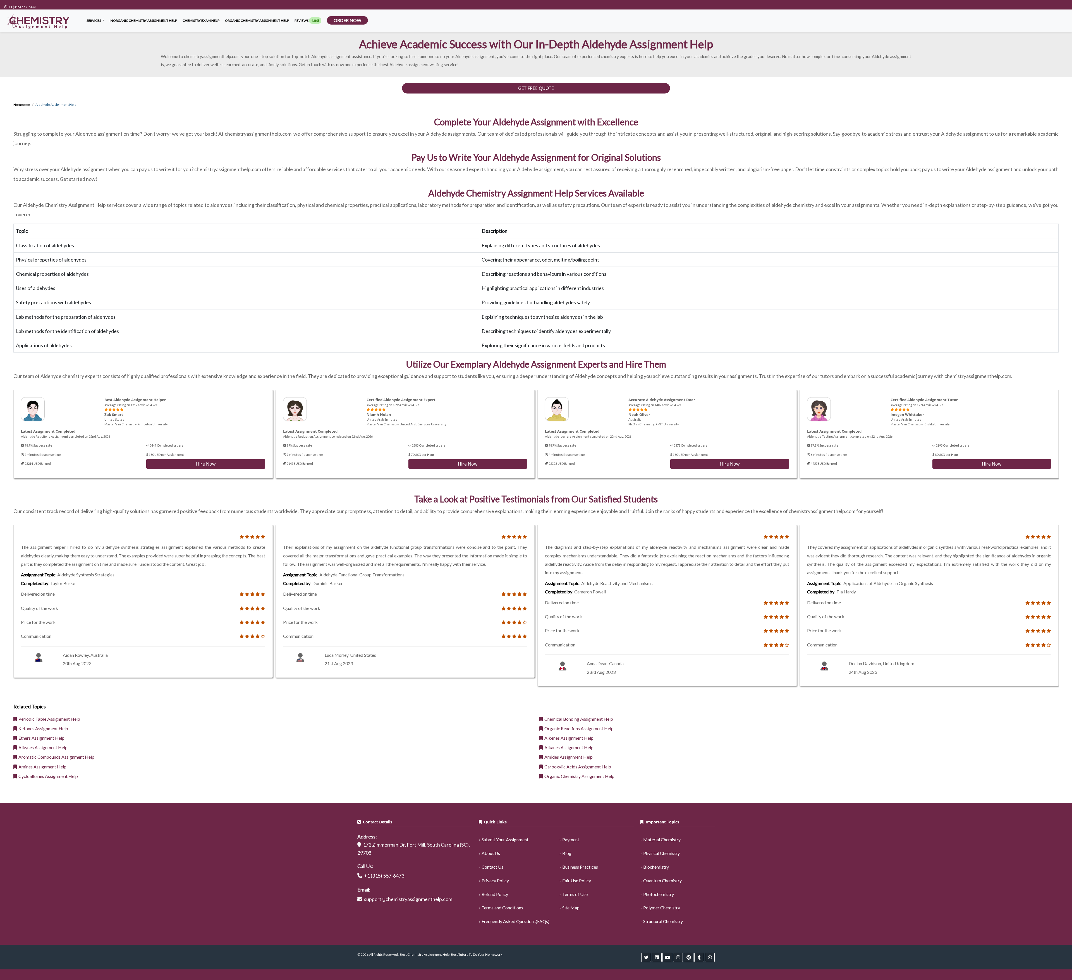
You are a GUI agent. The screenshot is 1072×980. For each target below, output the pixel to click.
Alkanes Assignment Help (568, 747)
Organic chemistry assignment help (257, 20)
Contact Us (492, 866)
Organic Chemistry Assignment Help (578, 776)
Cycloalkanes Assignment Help (47, 776)
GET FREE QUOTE (536, 88)
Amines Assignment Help (41, 766)
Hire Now (206, 464)
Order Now (347, 20)
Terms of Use (575, 894)
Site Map (571, 907)
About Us (491, 853)
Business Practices (580, 866)
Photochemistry (658, 894)
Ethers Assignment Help (40, 738)
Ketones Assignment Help (42, 728)
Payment (570, 839)
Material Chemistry (662, 839)
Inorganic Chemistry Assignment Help (143, 20)
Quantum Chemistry (662, 880)
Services (94, 20)
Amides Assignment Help (568, 756)
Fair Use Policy (576, 880)
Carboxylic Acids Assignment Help (577, 766)
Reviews (307, 20)
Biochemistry (656, 866)
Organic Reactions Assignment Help (578, 728)
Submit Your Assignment (505, 839)
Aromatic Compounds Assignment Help (55, 756)
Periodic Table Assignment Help (48, 719)
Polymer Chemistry (661, 907)
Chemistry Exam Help (201, 20)
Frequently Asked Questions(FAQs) (515, 921)
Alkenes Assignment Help (568, 738)
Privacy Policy (495, 880)
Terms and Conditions (502, 907)
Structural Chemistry (663, 921)
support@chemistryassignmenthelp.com (408, 899)
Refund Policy (495, 894)
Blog (566, 853)
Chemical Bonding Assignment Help (578, 719)
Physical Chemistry (661, 853)
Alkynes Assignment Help (42, 747)
